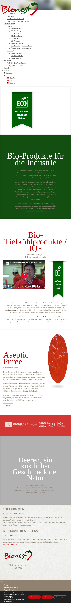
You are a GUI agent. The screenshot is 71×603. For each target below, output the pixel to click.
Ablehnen (47, 597)
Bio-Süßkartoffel (17, 56)
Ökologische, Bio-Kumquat (21, 48)
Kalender (7, 68)
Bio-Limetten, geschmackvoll (21, 46)
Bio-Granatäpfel (16, 53)
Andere (10, 51)
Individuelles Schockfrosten (17, 63)
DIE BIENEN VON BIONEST (18, 21)
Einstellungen (60, 597)
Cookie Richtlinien (10, 590)
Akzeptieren (34, 597)
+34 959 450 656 (9, 535)
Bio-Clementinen (17, 43)
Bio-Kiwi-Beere (16, 58)
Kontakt (6, 70)
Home (6, 585)
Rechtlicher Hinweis (11, 588)
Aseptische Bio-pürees (15, 66)
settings (9, 601)
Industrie (7, 61)
